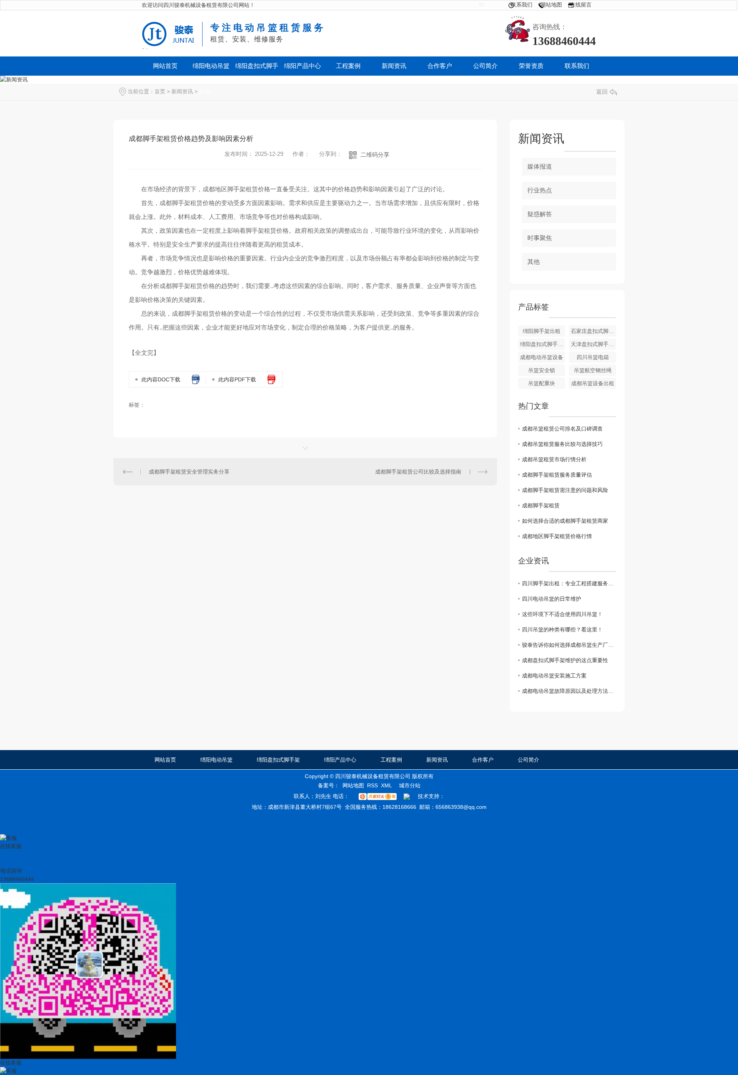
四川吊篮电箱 (593, 357)
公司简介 (528, 760)
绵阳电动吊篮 (216, 760)
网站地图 (551, 5)
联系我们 (521, 5)
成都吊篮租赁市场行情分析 (554, 459)
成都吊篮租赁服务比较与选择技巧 (562, 444)
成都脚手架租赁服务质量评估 (557, 475)
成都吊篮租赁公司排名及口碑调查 (562, 429)
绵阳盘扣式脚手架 (278, 760)
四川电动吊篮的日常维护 (551, 599)
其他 (204, 91)
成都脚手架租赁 (541, 505)
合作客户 (483, 760)
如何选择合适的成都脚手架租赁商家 (565, 521)
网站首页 (165, 760)
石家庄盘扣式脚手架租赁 (593, 331)
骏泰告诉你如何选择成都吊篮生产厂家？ (569, 645)
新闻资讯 (182, 91)
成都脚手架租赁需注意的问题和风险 (565, 490)
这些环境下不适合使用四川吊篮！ (562, 614)
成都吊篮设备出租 (592, 383)
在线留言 (581, 5)
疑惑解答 (539, 214)
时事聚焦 (539, 238)
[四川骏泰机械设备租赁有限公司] (172, 28)
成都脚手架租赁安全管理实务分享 (189, 472)
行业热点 (539, 190)
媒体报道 (539, 166)
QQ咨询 (10, 862)
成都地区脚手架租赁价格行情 (557, 536)
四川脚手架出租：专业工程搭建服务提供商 (569, 583)
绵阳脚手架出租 (541, 331)
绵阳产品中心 (340, 760)
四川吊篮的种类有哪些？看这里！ (562, 629)
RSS (372, 785)
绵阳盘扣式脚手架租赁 (542, 344)
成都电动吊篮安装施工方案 (554, 675)
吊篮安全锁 (541, 370)
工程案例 (391, 760)
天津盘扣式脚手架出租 (593, 344)
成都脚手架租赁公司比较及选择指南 (418, 472)
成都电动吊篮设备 (541, 357)
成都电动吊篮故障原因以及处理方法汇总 (569, 691)
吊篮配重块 (541, 383)
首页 (160, 91)
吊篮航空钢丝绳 (593, 370)
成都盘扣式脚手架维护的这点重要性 (565, 660)
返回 (602, 91)
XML (386, 785)
